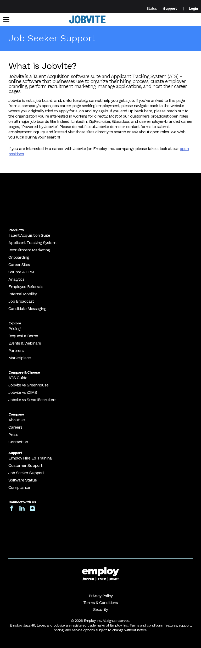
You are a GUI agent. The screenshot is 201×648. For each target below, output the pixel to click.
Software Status (22, 480)
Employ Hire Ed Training (30, 458)
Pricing (14, 328)
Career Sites (19, 264)
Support (170, 8)
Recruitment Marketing (29, 249)
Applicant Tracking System (32, 242)
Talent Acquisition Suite (29, 235)
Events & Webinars (24, 343)
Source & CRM (21, 271)
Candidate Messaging (27, 308)
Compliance (19, 487)
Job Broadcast (21, 301)
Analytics (16, 279)
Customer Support (25, 465)
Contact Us (18, 441)
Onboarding (18, 257)
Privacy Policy (101, 595)
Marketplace (19, 357)
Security (100, 609)
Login (193, 8)
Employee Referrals (25, 286)
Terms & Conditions (100, 602)
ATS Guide (17, 377)
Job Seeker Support (26, 472)
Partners (16, 350)
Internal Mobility (22, 293)
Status (152, 8)
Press (13, 434)
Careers (15, 427)
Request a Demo (23, 335)
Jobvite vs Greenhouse (28, 385)
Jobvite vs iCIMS (22, 392)
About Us (16, 419)
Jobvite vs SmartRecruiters (32, 399)
